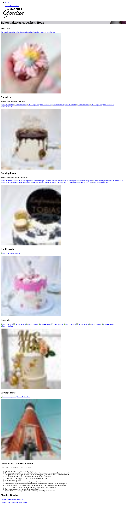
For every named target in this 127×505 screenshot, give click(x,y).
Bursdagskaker (12, 32)
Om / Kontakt (51, 32)
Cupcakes (4, 32)
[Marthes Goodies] (13, 18)
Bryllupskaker (41, 32)
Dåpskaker (33, 32)
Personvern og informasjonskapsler (12, 499)
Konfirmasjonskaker (23, 32)
